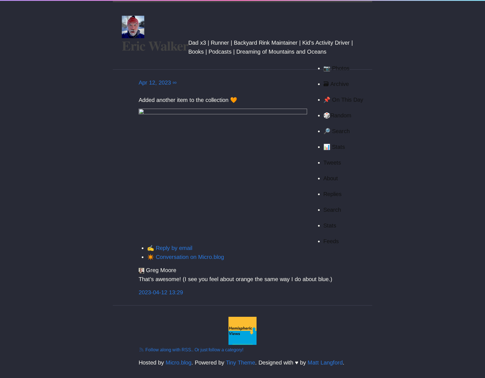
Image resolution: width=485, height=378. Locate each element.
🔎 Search (336, 131)
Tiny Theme (240, 362)
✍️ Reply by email (169, 248)
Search (332, 210)
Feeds (331, 241)
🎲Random (337, 115)
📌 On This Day (343, 100)
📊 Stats (334, 147)
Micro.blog (178, 362)
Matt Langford (325, 362)
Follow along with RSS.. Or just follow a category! (193, 349)
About (330, 178)
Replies (332, 194)
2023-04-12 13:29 (161, 292)
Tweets (332, 163)
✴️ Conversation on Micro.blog (185, 257)
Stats (329, 225)
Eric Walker (155, 45)
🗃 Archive (336, 84)
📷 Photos (336, 68)
